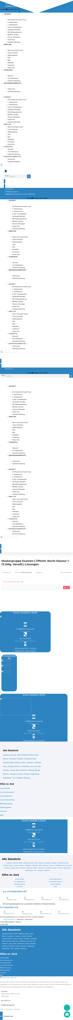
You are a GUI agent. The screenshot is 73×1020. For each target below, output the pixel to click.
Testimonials (11, 89)
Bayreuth (13, 755)
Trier (13, 778)
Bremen (5, 759)
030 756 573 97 (25, 639)
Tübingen (19, 778)
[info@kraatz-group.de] (25, 624)
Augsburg (6, 755)
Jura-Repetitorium (13, 78)
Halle (5, 766)
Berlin (19, 755)
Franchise (3, 811)
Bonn (37, 755)
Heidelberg (25, 766)
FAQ (9, 57)
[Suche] (29, 176)
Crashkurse (11, 65)
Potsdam (27, 774)
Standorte (8, 70)
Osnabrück (13, 774)
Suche (7, 176)
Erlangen (20, 759)
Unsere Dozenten (13, 52)
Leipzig (12, 770)
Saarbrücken (7, 778)
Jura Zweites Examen (7, 800)
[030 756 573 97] (25, 634)
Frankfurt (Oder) (8, 762)
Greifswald (37, 762)
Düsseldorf (12, 759)
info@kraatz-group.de (25, 629)
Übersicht (10, 76)
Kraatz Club (11, 39)
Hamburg (10, 766)
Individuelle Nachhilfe (14, 29)
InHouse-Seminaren (39, 917)
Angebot (7, 14)
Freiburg (17, 762)
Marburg (31, 770)
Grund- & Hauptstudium (15, 27)
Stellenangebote (12, 55)
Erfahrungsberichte (12, 83)
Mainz (18, 770)
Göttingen (30, 762)
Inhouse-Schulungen (14, 37)
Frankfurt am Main (30, 759)
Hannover (17, 766)
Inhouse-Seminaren (49, 904)
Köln (39, 766)
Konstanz (6, 770)
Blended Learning (13, 34)
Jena (31, 766)
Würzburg (26, 778)
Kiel (35, 766)
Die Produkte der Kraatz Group (17, 19)
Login (67, 587)
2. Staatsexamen (13, 24)
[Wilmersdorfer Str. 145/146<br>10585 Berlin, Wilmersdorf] (25, 644)
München (6, 774)
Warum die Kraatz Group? (15, 50)
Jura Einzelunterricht (7, 792)
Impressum (20, 919)
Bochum (31, 755)
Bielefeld (25, 755)
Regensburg (35, 774)
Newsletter (11, 62)
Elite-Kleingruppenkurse (15, 32)
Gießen (23, 762)
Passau (20, 774)
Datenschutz (29, 919)
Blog (9, 60)
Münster (37, 770)
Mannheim (24, 770)
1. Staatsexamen (13, 22)
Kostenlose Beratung (14, 42)
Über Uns (7, 44)
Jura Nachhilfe (5, 788)
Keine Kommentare (66, 572)
